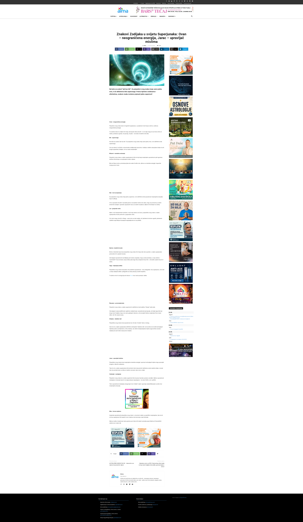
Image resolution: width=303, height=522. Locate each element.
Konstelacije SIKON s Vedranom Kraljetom (180, 319)
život (131, 275)
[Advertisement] (151, 25)
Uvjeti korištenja (171, 3)
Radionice (171, 16)
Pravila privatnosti (187, 3)
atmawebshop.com (150, 502)
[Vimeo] (184, 1)
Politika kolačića (179, 3)
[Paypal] (174, 1)
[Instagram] (169, 1)
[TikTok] (179, 1)
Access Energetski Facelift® (176, 329)
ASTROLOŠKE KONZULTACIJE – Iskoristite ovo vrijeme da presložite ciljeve (121, 464)
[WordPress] (190, 1)
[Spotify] (127, 484)
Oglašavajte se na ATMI (150, 3)
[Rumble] (177, 1)
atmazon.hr (155, 504)
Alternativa (143, 16)
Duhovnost (133, 16)
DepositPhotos (183, 497)
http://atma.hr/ (123, 476)
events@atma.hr (104, 511)
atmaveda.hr (150, 507)
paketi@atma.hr (117, 517)
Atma (145, 45)
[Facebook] (166, 1)
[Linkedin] (171, 1)
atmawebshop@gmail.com (114, 507)
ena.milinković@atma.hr (106, 515)
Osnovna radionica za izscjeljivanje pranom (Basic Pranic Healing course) (181, 317)
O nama (142, 3)
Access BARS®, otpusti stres (176, 322)
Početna (113, 16)
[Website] (187, 1)
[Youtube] (192, 1)
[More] (157, 453)
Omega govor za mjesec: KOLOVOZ (178, 339)
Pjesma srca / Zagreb (175, 335)
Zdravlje (153, 16)
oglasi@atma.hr (119, 504)
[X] (182, 1)
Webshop (164, 3)
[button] (192, 16)
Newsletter (158, 3)
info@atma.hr (113, 502)
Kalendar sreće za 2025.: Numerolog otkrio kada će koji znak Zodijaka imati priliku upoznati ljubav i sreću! (151, 465)
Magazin (162, 16)
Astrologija (123, 16)
